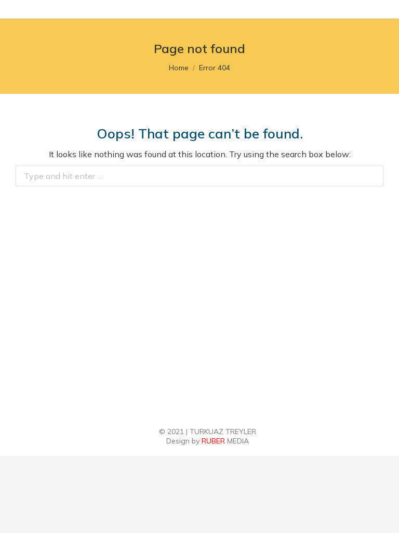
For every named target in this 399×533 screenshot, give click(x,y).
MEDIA (225, 441)
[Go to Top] (383, 517)
